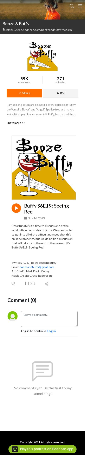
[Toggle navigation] (80, 6)
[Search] (72, 6)
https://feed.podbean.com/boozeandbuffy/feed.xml (39, 29)
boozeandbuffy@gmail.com (37, 267)
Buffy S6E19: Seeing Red (46, 209)
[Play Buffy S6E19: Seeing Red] (16, 208)
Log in (51, 331)
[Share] (47, 283)
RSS (62, 93)
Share (26, 93)
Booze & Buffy (15, 23)
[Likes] (13, 283)
